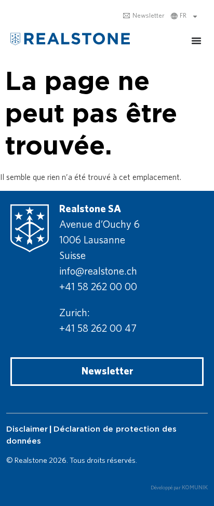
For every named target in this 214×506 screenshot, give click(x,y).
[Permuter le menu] (196, 40)
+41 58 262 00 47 (98, 328)
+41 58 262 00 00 (98, 287)
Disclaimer (27, 429)
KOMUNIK (195, 487)
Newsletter (144, 15)
